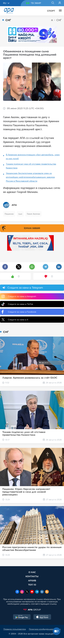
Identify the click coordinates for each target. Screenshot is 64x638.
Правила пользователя (14, 629)
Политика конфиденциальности (45, 629)
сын (20, 214)
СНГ (59, 20)
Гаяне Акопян (33, 214)
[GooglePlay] (22, 617)
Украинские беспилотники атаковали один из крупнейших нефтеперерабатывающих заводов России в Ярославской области (30, 177)
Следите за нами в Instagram (22, 296)
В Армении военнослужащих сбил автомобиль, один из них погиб (33, 156)
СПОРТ (51, 11)
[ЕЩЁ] (59, 11)
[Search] (52, 3)
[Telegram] (37, 592)
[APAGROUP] (32, 609)
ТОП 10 (32, 584)
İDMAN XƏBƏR (32, 228)
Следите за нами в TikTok (20, 304)
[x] (27, 592)
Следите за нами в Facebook (22, 312)
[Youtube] (32, 592)
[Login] (60, 3)
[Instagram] (22, 592)
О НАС (32, 572)
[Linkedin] (42, 592)
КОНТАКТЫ (32, 576)
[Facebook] (17, 592)
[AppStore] (42, 617)
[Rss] (47, 592)
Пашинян (9, 214)
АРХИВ (32, 580)
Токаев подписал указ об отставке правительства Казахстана (31, 166)
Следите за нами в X (18, 319)
